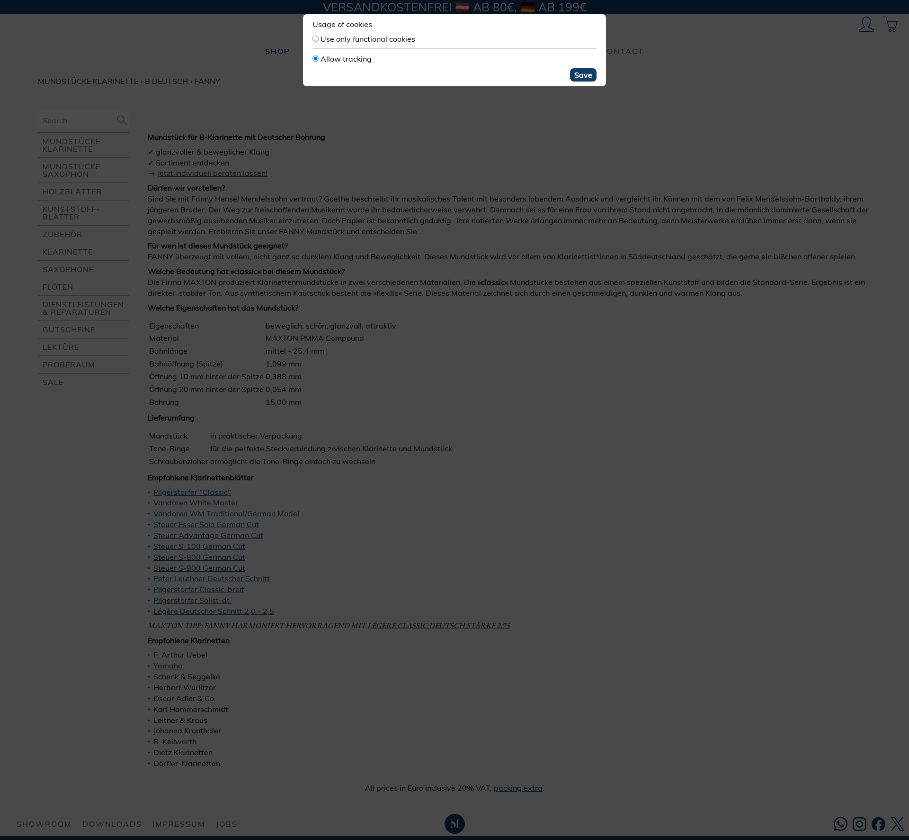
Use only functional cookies (368, 39)
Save (583, 75)
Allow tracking (346, 59)
